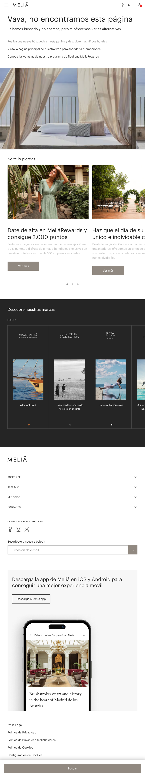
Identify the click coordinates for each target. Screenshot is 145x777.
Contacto (14, 507)
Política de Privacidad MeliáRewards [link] (32, 740)
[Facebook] (10, 529)
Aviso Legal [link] (15, 725)
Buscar (72, 768)
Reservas (13, 487)
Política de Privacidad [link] (22, 732)
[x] (26, 529)
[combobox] (130, 4)
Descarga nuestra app (31, 599)
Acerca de (14, 477)
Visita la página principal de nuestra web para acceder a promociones (54, 49)
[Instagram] (18, 529)
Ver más (23, 266)
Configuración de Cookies (25, 755)
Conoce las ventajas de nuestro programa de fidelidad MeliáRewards (53, 56)
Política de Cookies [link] (20, 747)
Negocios (14, 497)
